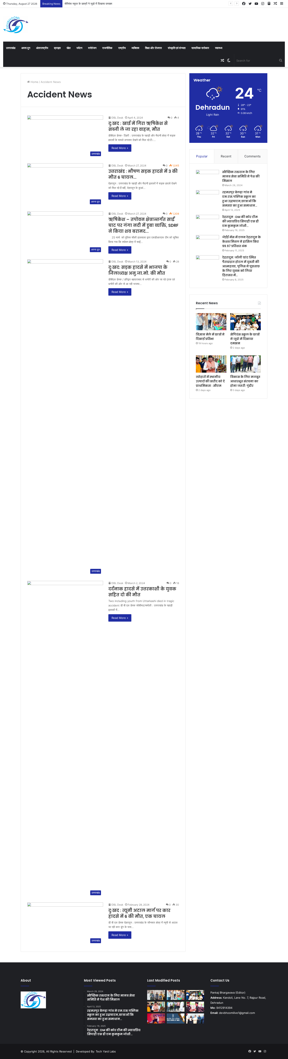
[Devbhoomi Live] (15, 24)
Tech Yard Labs (106, 1051)
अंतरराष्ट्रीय (42, 48)
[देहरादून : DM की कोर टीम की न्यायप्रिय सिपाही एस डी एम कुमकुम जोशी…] (207, 223)
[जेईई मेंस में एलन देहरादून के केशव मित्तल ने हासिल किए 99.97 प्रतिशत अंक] (207, 243)
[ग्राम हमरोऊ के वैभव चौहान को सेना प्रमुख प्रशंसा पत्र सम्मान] (195, 1007)
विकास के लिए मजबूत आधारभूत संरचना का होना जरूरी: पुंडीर (245, 381)
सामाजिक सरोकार (200, 48)
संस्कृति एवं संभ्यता (177, 48)
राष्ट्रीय (122, 48)
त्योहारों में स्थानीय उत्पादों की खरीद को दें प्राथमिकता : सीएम (210, 381)
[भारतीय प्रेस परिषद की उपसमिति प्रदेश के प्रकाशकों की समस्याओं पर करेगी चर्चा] (176, 1018)
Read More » (120, 148)
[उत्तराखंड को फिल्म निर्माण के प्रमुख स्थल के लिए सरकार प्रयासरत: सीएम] (156, 995)
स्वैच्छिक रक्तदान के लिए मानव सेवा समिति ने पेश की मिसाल (241, 176)
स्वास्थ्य (218, 48)
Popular (202, 156)
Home (34, 82)
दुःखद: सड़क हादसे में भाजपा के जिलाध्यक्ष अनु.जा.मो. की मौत (137, 270)
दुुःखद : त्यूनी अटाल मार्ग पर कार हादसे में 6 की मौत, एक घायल (139, 913)
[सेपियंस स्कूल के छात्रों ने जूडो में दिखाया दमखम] (245, 321)
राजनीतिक (107, 48)
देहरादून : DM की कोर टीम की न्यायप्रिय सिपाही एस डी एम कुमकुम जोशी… (240, 221)
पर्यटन (79, 48)
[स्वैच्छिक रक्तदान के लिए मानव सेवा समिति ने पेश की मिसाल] (207, 178)
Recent (226, 156)
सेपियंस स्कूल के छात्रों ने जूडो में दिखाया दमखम (88, 3)
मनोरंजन (92, 48)
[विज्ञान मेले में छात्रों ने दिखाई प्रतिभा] (211, 321)
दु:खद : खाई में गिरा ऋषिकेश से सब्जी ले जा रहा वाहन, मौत (138, 126)
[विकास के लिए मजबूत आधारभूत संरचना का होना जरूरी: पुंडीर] (245, 364)
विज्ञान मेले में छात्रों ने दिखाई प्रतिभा (210, 336)
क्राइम (57, 48)
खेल (69, 48)
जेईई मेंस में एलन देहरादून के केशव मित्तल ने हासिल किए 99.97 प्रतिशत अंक (241, 241)
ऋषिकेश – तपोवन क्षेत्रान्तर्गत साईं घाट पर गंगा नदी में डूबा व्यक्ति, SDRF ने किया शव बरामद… (143, 225)
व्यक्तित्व (135, 48)
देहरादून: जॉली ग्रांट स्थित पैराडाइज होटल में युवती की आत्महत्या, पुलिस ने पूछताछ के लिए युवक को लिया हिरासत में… (241, 266)
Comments (252, 156)
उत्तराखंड (10, 48)
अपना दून (25, 48)
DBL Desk (117, 117)
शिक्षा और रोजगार (153, 48)
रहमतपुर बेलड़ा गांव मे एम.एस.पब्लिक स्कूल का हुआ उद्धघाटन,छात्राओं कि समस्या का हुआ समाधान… (239, 199)
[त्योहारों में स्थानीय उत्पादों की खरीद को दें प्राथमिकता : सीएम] (211, 364)
